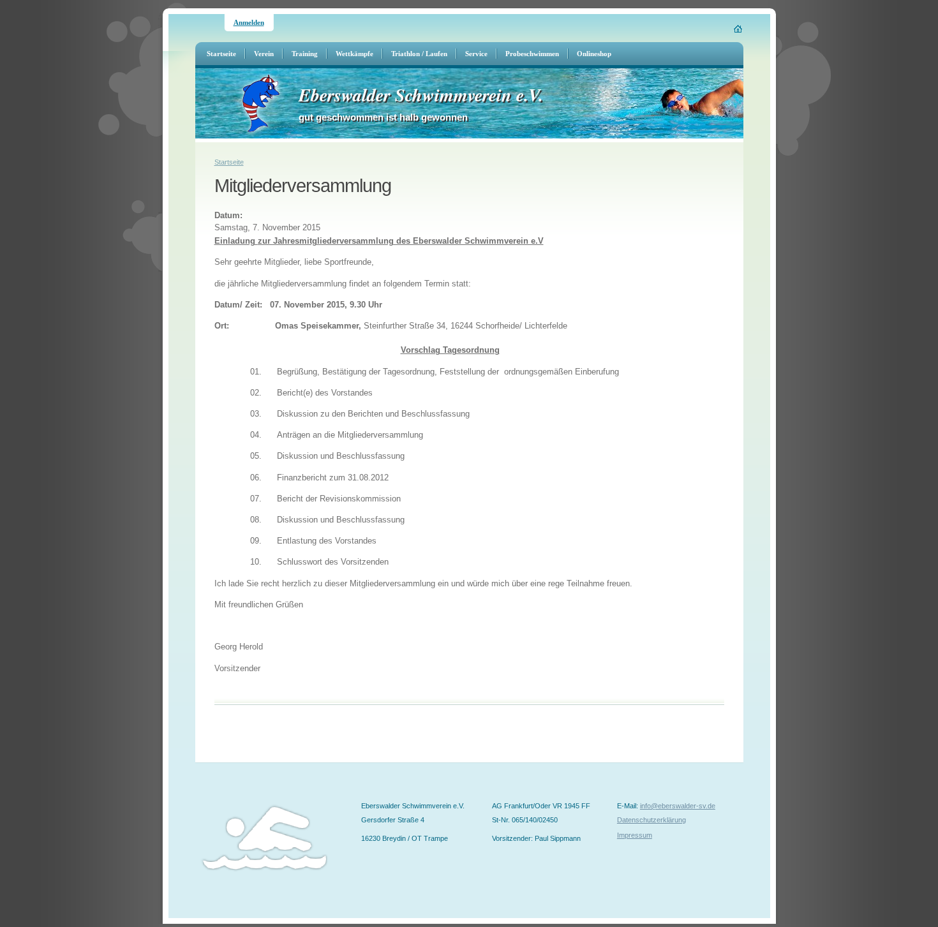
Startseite (229, 162)
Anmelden (249, 22)
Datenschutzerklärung (651, 820)
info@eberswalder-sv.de (677, 806)
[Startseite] (738, 29)
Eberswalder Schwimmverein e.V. (421, 94)
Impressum (634, 835)
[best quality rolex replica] (0, 922)
